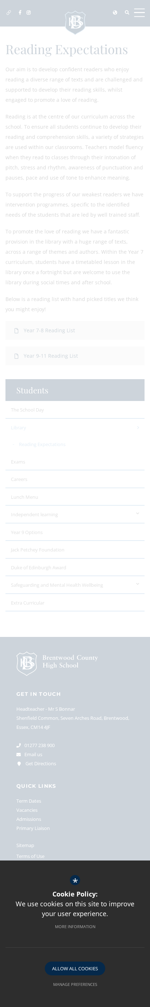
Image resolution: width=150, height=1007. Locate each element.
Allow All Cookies (75, 968)
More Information (75, 926)
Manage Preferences (75, 984)
